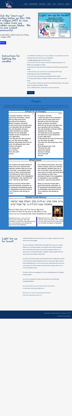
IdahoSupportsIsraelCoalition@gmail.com (34, 288)
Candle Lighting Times (34, 60)
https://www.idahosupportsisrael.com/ (32, 295)
